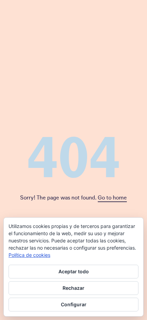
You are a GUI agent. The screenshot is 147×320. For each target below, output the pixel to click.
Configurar (73, 304)
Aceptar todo (73, 271)
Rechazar (73, 288)
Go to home (112, 197)
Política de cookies (29, 255)
